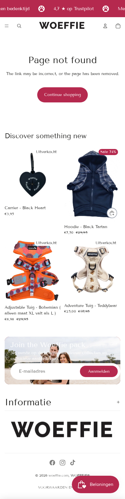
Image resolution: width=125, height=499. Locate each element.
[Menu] (6, 26)
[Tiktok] (72, 462)
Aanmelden (99, 371)
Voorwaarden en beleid (62, 487)
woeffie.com (59, 475)
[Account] (105, 25)
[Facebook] (52, 462)
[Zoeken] (19, 25)
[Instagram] (62, 462)
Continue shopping (62, 94)
